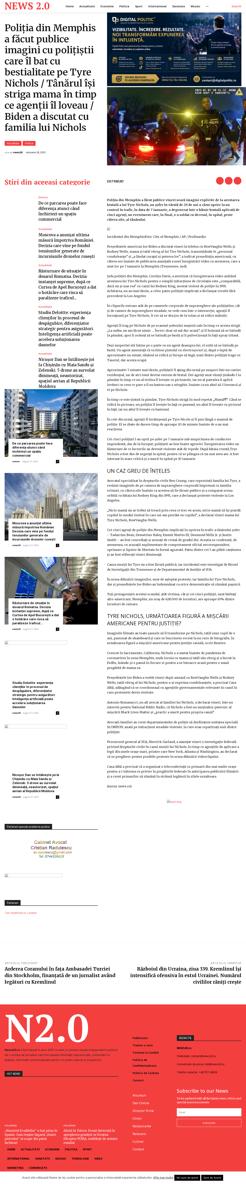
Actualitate (13, 143)
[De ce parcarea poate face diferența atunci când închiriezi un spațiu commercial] (19, 209)
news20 (17, 152)
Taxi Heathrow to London (21, 913)
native (16, 461)
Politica (29, 143)
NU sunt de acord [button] (187, 1177)
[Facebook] (220, 181)
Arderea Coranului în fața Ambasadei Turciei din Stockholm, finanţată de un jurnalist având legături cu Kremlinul (60, 975)
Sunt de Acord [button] (212, 1177)
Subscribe (209, 1123)
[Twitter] (229, 181)
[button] (236, 6)
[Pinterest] (237, 181)
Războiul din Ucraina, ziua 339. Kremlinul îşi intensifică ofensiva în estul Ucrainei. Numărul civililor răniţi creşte (185, 975)
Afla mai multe (163, 1177)
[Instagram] (188, 1139)
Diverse (43, 197)
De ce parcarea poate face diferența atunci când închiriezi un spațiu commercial (32, 449)
